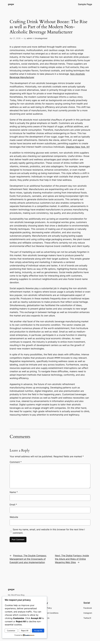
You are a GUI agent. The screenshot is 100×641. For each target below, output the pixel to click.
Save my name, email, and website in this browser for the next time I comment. (49, 531)
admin (29, 38)
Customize (11, 631)
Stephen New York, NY (78, 147)
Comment (16, 462)
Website (14, 517)
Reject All (24, 631)
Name (14, 492)
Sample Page (85, 4)
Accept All (38, 631)
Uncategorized (41, 38)
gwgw (11, 4)
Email (13, 504)
